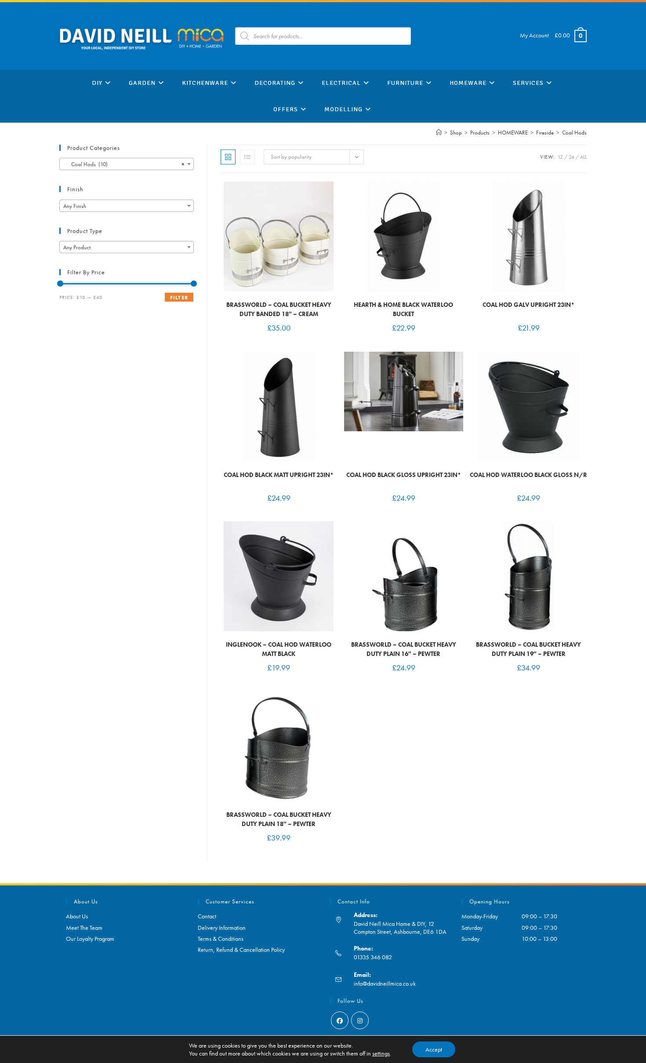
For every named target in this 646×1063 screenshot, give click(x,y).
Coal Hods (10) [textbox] (124, 164)
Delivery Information (222, 928)
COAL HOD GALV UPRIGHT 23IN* (528, 305)
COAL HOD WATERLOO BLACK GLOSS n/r (528, 475)
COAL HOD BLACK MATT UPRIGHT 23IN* (279, 475)
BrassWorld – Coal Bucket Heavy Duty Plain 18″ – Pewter (278, 819)
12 (560, 156)
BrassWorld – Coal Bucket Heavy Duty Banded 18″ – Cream (278, 309)
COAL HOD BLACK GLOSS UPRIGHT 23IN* (403, 475)
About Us (77, 916)
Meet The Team (84, 928)
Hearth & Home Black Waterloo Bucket (403, 309)
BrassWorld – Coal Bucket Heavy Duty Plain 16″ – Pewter (403, 649)
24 (571, 156)
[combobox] (126, 164)
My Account (534, 35)
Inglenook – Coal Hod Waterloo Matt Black (278, 649)
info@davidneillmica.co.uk (385, 983)
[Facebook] (339, 1020)
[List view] (247, 156)
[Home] (439, 132)
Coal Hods (574, 132)
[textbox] (126, 206)
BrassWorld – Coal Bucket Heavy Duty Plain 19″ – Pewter (528, 649)
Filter (179, 297)
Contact (207, 916)
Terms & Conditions (220, 939)
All (583, 156)
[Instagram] (360, 1020)
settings (381, 1053)
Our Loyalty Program (90, 939)
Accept (433, 1049)
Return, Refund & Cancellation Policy (241, 950)
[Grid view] (228, 156)
